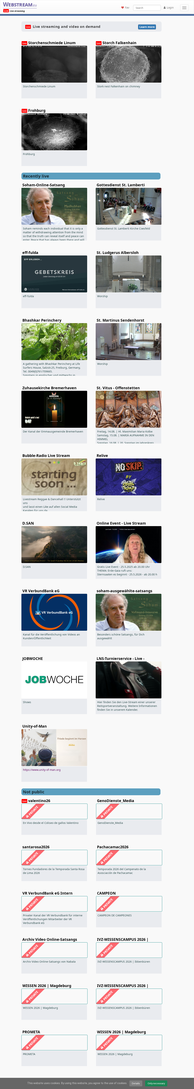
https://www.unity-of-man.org (42, 770)
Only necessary (156, 1083)
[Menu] (184, 7)
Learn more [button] (147, 27)
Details (136, 1083)
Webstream (20, 4)
